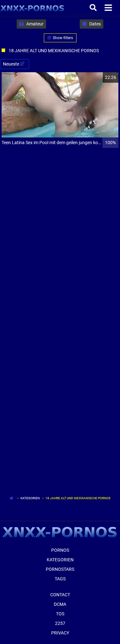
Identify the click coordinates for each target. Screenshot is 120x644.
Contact (60, 594)
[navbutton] (109, 8)
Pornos (60, 550)
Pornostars (60, 569)
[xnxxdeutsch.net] (32, 8)
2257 (60, 623)
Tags (60, 578)
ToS (60, 613)
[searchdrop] (93, 8)
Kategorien (30, 498)
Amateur (34, 23)
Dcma (60, 604)
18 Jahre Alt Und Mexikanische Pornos (77, 498)
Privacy (60, 632)
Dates (94, 23)
